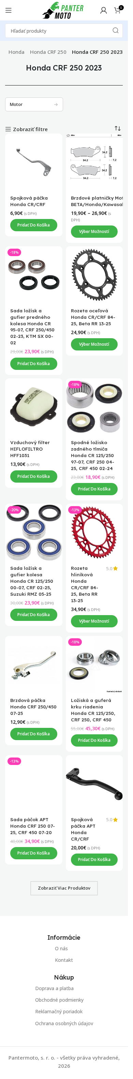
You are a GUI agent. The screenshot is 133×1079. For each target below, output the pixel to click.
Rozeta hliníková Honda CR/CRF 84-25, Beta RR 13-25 (84, 584)
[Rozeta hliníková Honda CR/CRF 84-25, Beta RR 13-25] (94, 532)
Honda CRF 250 (48, 51)
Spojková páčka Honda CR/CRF (29, 201)
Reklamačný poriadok (59, 1011)
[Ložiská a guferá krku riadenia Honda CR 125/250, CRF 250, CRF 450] (94, 664)
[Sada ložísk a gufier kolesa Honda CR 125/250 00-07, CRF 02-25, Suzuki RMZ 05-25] (33, 532)
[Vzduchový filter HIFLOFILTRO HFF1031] (33, 407)
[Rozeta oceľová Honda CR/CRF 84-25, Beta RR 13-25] (94, 274)
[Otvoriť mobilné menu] (8, 10)
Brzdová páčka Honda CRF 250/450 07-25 (33, 706)
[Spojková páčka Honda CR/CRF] (33, 162)
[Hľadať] (115, 31)
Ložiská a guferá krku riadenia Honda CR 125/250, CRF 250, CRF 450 (93, 709)
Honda (17, 51)
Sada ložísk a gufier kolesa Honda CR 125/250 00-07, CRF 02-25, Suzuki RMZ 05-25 (31, 581)
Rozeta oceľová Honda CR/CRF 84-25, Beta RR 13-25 (93, 317)
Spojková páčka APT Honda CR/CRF (83, 829)
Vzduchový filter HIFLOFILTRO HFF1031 (30, 449)
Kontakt (64, 960)
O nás (61, 948)
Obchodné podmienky (59, 1000)
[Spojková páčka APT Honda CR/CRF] (94, 783)
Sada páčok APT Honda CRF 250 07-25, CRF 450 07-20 (32, 825)
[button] (33, 225)
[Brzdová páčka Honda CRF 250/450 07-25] (33, 664)
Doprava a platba (54, 988)
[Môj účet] (103, 10)
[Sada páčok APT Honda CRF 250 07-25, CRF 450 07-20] (33, 783)
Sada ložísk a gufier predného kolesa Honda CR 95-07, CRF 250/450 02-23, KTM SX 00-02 (32, 326)
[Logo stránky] (62, 9)
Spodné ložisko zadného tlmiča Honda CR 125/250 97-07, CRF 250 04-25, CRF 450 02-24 (92, 455)
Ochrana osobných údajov (64, 1023)
